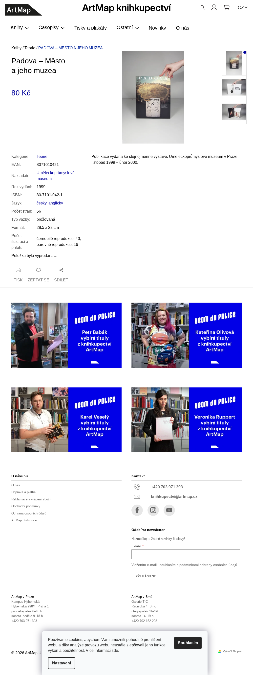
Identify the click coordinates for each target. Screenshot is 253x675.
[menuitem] (20, 28)
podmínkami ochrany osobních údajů (208, 565)
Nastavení (61, 663)
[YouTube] (169, 510)
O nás (15, 485)
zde (115, 650)
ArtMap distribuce (24, 520)
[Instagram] (153, 510)
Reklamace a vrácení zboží (31, 499)
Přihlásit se (146, 576)
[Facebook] (137, 510)
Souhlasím (188, 643)
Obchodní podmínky (25, 506)
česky (41, 203)
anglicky (55, 203)
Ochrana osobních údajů (28, 513)
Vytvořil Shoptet (232, 651)
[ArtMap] (23, 10)
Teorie (42, 156)
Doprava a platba (23, 492)
